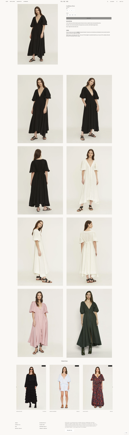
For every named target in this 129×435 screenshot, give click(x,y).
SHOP (7, 1)
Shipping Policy (43, 426)
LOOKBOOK (26, 1)
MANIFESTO (19, 1)
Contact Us (17, 424)
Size (66, 8)
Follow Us (69, 430)
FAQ (16, 426)
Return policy (43, 422)
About (16, 422)
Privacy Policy (18, 428)
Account (112, 1)
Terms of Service (43, 428)
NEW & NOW (12, 1)
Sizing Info (42, 424)
